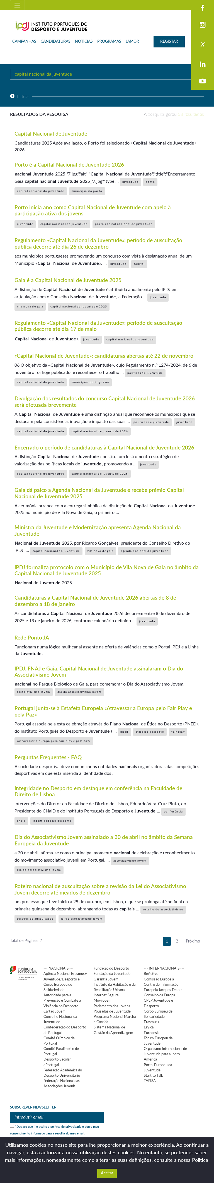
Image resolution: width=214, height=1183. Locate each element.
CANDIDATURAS (55, 42)
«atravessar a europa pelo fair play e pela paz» (54, 741)
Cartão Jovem (54, 1011)
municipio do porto (87, 191)
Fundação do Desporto (111, 968)
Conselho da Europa (159, 995)
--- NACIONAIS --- (58, 968)
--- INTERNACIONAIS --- (164, 968)
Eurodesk (151, 1033)
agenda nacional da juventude (144, 551)
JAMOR (132, 42)
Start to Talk (153, 1075)
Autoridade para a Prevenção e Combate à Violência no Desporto (62, 1001)
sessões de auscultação (35, 918)
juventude (130, 182)
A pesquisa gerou (174, 114)
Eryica (149, 1027)
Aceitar (107, 1173)
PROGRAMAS (109, 42)
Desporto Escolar (57, 1059)
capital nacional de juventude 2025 (78, 306)
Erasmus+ (152, 1022)
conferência (173, 811)
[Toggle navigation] (17, 5)
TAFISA (150, 1081)
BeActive (151, 973)
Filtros (23, 96)
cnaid (21, 820)
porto (150, 182)
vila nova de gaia (30, 306)
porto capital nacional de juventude (123, 224)
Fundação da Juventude (112, 973)
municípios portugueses (91, 382)
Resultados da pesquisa (39, 114)
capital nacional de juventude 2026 (100, 431)
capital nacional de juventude (64, 224)
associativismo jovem (33, 692)
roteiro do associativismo (163, 909)
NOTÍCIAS (84, 42)
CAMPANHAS (24, 42)
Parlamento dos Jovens (112, 1006)
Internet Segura (106, 995)
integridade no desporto (52, 820)
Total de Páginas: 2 (26, 941)
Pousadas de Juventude (112, 1011)
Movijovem (102, 1000)
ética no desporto (150, 731)
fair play (178, 731)
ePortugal (51, 1065)
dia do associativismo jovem (79, 692)
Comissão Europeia (159, 979)
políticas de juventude (145, 373)
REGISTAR (169, 42)
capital (139, 264)
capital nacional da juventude (40, 191)
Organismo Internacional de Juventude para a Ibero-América (165, 1054)
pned (124, 731)
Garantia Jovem (106, 979)
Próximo (193, 941)
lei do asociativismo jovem (81, 918)
